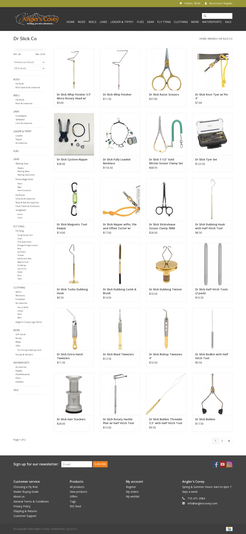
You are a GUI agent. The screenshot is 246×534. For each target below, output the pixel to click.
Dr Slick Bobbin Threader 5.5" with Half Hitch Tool (165, 421)
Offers (73, 496)
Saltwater (20, 119)
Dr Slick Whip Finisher (117, 94)
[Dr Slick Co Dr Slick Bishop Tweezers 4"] (166, 329)
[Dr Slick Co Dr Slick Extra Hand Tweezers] (74, 329)
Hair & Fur (22, 268)
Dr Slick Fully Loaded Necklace (116, 161)
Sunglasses (21, 209)
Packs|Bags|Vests (24, 179)
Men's (18, 291)
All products (77, 487)
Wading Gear (22, 163)
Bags (19, 187)
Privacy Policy (21, 506)
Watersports (212, 22)
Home (70, 22)
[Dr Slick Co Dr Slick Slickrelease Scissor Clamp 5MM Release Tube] (166, 199)
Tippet (19, 139)
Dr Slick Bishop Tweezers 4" (165, 356)
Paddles (19, 381)
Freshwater (21, 115)
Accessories (21, 142)
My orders (132, 491)
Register (131, 487)
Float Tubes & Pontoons (27, 206)
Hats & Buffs (23, 307)
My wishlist (133, 496)
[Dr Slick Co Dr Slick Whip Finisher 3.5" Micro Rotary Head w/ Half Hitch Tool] (74, 69)
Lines (103, 22)
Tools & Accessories (25, 198)
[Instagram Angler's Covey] (229, 464)
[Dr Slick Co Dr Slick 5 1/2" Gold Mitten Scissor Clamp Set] (166, 134)
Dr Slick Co (226, 38)
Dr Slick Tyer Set (206, 159)
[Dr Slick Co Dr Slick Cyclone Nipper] (74, 134)
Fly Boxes (20, 195)
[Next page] (228, 441)
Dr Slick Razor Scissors (164, 94)
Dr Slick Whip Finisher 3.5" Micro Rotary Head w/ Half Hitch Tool (74, 96)
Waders (20, 168)
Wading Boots (23, 171)
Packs (19, 183)
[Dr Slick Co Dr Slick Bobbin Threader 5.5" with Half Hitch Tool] (166, 394)
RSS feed (75, 506)
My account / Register (221, 3)
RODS (81, 22)
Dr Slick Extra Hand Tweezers (70, 356)
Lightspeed (71, 529)
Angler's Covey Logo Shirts (29, 322)
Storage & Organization (27, 245)
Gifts (18, 345)
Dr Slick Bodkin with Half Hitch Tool (211, 356)
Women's (20, 295)
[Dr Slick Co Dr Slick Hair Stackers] (74, 394)
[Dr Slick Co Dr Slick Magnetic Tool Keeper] (74, 199)
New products (78, 491)
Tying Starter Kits (25, 235)
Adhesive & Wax (24, 258)
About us (19, 496)
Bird (19, 248)
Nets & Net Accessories (27, 202)
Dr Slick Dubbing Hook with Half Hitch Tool (210, 226)
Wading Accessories (26, 175)
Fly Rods (20, 83)
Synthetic (21, 252)
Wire (19, 275)
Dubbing (21, 265)
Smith (20, 214)
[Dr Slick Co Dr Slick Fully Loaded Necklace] (120, 134)
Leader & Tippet (122, 22)
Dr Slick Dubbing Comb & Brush (119, 291)
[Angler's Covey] (37, 19)
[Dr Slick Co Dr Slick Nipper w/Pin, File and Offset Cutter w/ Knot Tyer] (120, 199)
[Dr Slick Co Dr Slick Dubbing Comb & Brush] (120, 264)
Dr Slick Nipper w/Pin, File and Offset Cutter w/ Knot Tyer (119, 226)
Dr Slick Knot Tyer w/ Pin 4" (211, 96)
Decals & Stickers (24, 354)
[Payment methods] (229, 529)
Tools (19, 278)
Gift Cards (20, 334)
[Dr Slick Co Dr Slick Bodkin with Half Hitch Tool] (212, 329)
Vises (19, 238)
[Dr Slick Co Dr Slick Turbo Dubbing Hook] (74, 264)
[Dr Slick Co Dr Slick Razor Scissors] (166, 69)
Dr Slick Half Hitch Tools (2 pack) (211, 291)
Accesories (21, 366)
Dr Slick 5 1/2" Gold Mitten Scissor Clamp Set (166, 161)
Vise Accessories (24, 242)
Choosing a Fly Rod (25, 487)
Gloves (20, 311)
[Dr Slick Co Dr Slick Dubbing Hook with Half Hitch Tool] (212, 199)
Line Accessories (24, 123)
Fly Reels (20, 99)
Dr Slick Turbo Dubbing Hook (72, 291)
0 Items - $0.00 (192, 3)
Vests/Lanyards (24, 190)
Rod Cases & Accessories (28, 87)
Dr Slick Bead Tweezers (118, 354)
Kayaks (19, 370)
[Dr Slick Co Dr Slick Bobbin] (212, 394)
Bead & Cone (22, 262)
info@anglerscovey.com (202, 503)
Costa (19, 217)
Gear (150, 22)
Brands (212, 38)
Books (19, 338)
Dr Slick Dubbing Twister (165, 289)
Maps (18, 341)
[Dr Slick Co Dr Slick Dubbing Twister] (166, 264)
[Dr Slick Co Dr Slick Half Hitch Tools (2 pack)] (212, 264)
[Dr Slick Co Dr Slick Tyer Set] (212, 134)
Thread (20, 255)
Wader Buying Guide (26, 491)
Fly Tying (164, 22)
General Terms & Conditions (31, 501)
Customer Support (24, 516)
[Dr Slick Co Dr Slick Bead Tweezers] (120, 329)
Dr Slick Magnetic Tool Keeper (72, 226)
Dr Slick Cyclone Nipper (72, 159)
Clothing (181, 22)
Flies (140, 22)
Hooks (20, 272)
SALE (228, 22)
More (195, 22)
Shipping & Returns (25, 511)
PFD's (18, 378)
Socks (19, 314)
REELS (92, 22)
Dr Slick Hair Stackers (71, 419)
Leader (19, 135)
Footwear (20, 299)
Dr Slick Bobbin (205, 419)
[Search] (204, 16)
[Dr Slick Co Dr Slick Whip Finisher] (120, 69)
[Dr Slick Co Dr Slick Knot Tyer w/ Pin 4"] (212, 69)
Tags (73, 501)
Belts (19, 317)
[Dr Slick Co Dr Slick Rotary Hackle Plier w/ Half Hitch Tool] (120, 394)
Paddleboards (23, 374)
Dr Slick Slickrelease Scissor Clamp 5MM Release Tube (162, 226)
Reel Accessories (24, 103)
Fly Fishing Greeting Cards (29, 350)
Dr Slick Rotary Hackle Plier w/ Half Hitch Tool (118, 421)
